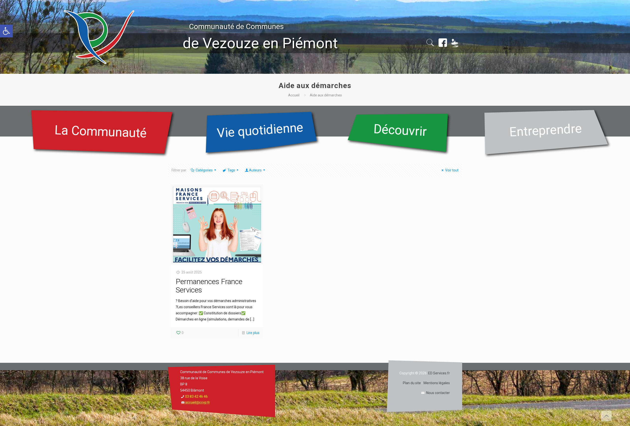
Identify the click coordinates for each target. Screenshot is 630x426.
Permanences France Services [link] (209, 285)
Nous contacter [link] (438, 393)
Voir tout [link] (451, 170)
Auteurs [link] (255, 170)
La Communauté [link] (100, 131)
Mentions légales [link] (437, 383)
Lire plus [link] (253, 333)
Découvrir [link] (400, 130)
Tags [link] (231, 170)
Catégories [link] (204, 170)
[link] (6, 31)
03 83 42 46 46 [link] (196, 396)
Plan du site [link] (412, 383)
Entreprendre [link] (545, 130)
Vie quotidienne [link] (260, 130)
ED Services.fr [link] (439, 373)
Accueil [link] (293, 95)
